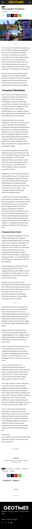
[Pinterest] (16, 15)
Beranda (4, 511)
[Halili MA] (16, 452)
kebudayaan (24, 468)
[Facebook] (8, 15)
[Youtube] (11, 523)
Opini (3, 6)
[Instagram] (6, 523)
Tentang (10, 511)
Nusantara (12, 471)
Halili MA (5, 11)
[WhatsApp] (19, 15)
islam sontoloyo (9, 468)
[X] (12, 15)
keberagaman (18, 468)
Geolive (16, 511)
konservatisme (5, 471)
